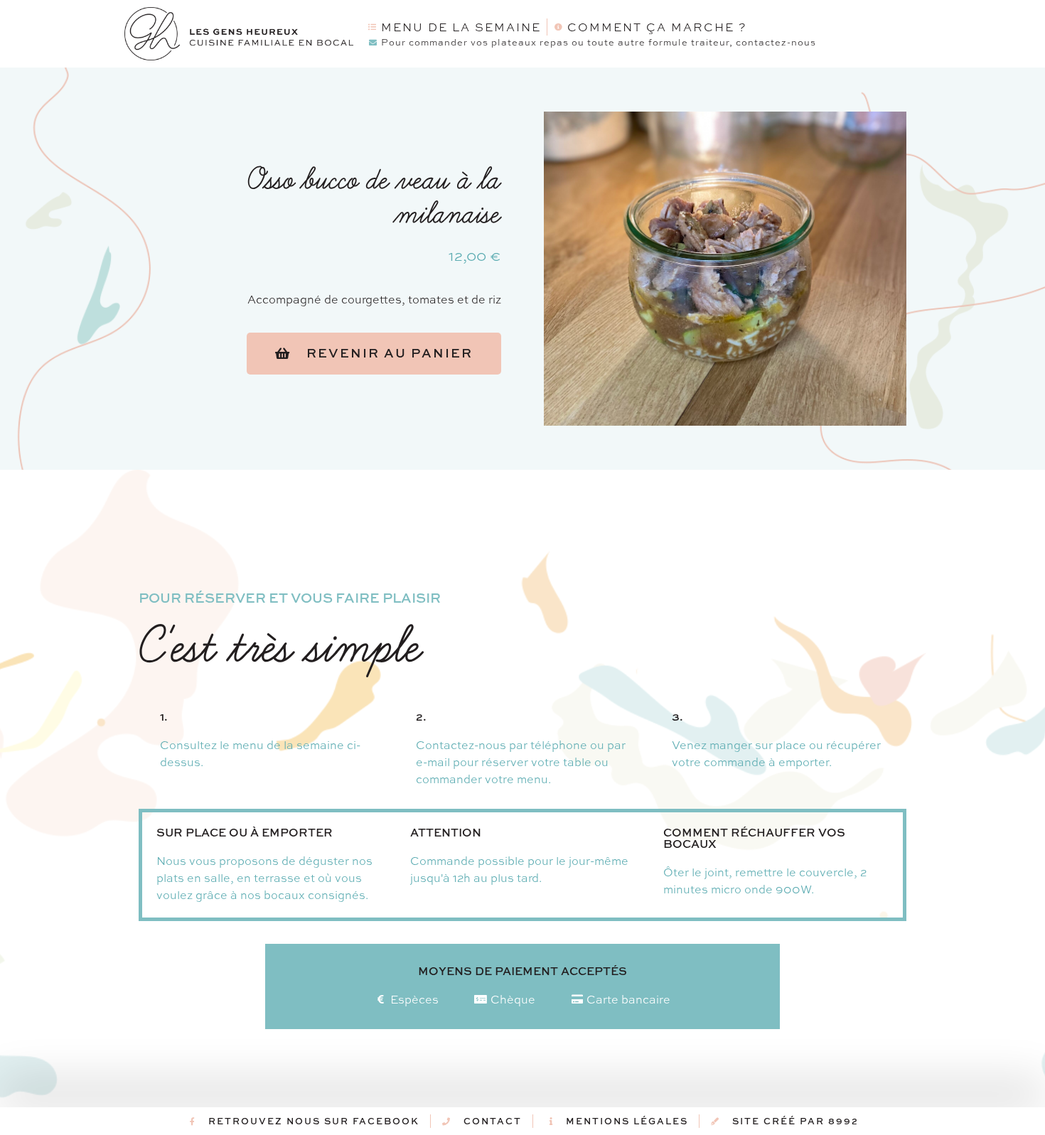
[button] (374, 354)
